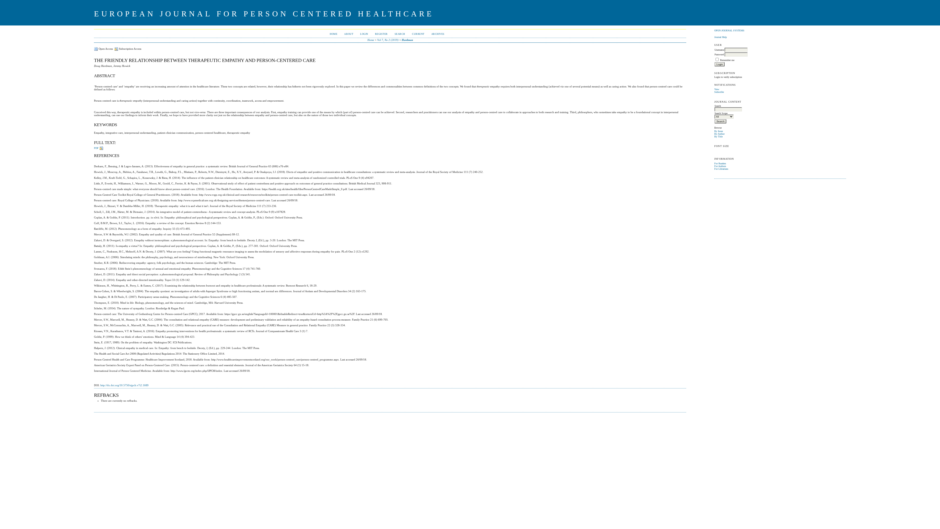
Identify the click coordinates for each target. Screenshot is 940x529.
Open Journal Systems (729, 30)
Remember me (727, 60)
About (348, 34)
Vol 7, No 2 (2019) (388, 39)
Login (364, 34)
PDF (96, 148)
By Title (718, 136)
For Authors (720, 166)
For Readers (720, 163)
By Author (719, 133)
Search (400, 34)
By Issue (718, 131)
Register (381, 34)
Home (333, 34)
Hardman (407, 39)
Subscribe (719, 92)
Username (719, 49)
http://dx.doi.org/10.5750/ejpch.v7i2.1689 (124, 385)
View (716, 89)
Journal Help (720, 37)
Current (418, 34)
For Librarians (721, 169)
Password (719, 54)
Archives (438, 34)
